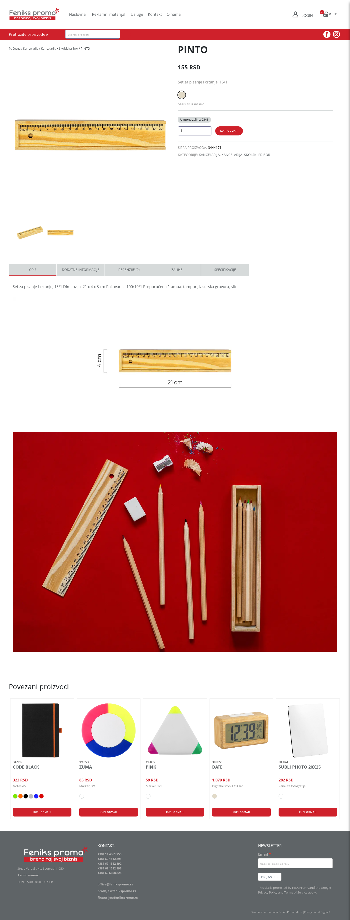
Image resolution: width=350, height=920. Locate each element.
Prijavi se (269, 877)
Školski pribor (68, 48)
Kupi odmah (229, 130)
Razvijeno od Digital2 (317, 912)
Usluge (137, 14)
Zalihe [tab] (176, 269)
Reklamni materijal (108, 14)
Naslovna (77, 14)
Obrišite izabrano (191, 104)
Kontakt (155, 14)
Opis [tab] (32, 269)
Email (263, 854)
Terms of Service (295, 892)
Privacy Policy (267, 892)
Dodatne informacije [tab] (81, 269)
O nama (174, 14)
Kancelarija (30, 48)
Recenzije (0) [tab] (129, 269)
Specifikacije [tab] (225, 269)
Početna (14, 48)
